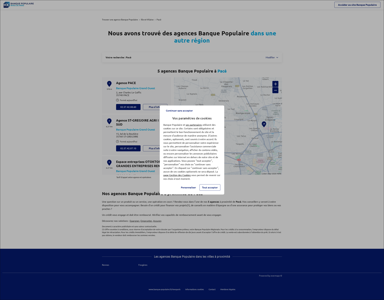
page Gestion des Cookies (177, 175)
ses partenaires (194, 124)
